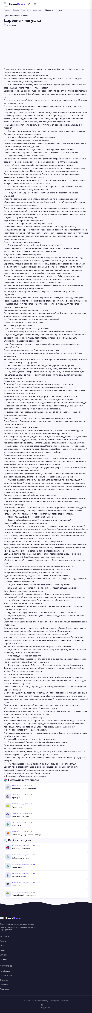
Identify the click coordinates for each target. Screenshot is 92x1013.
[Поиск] (29, 4)
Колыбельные (6, 971)
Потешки (3, 959)
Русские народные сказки (32, 10)
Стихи (2, 946)
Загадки (3, 955)
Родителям (4, 989)
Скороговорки (6, 975)
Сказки (16, 10)
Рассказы (4, 985)
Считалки (4, 980)
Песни (2, 950)
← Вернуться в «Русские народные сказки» (25, 776)
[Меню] (35, 4)
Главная (7, 10)
